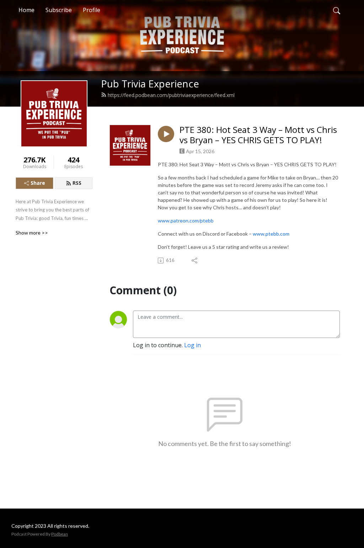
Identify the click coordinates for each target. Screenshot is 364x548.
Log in (192, 345)
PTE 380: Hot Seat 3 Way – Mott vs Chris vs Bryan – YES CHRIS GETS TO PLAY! (258, 135)
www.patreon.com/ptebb (186, 220)
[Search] (336, 10)
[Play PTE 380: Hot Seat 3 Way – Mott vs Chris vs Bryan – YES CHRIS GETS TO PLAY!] (166, 134)
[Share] (195, 260)
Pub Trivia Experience (150, 83)
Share (38, 182)
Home (26, 10)
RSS (77, 182)
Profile (91, 10)
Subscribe (59, 10)
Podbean (59, 534)
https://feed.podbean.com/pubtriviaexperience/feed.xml (171, 95)
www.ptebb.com (271, 234)
